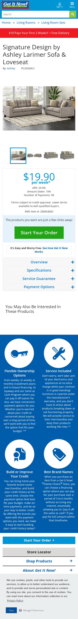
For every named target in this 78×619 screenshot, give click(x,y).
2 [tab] (34, 156)
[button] (31, 610)
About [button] (39, 570)
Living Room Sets (53, 22)
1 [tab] (18, 156)
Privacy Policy (15, 600)
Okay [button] (11, 610)
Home (6, 22)
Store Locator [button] (39, 552)
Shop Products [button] (39, 561)
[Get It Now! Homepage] (15, 5)
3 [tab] (51, 156)
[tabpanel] (39, 108)
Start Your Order (39, 232)
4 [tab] (67, 156)
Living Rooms (26, 22)
